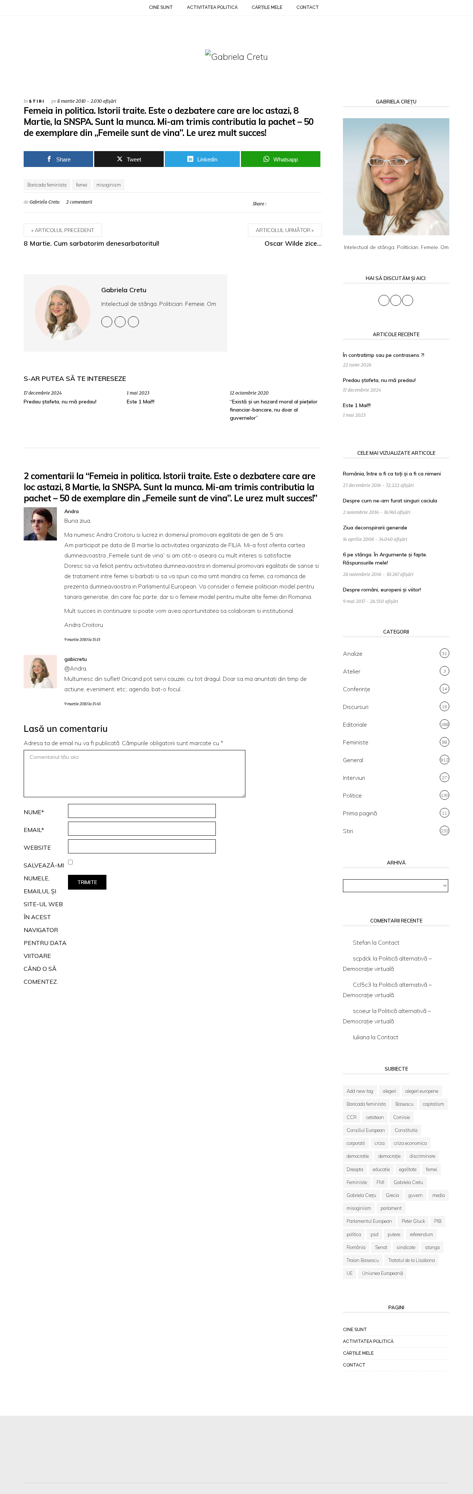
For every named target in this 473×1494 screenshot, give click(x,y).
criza (380, 1143)
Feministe (355, 742)
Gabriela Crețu (361, 1195)
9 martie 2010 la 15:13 (82, 639)
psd (374, 1234)
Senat (381, 1247)
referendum (421, 1234)
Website (37, 847)
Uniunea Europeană (382, 1273)
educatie (381, 1169)
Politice (352, 795)
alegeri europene (421, 1091)
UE (350, 1273)
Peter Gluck (413, 1221)
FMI (380, 1182)
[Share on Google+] (305, 203)
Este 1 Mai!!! (140, 401)
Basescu (404, 1104)
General (353, 760)
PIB (438, 1221)
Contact (307, 7)
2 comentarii (79, 202)
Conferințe (356, 689)
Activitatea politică (212, 7)
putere (394, 1234)
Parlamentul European (369, 1221)
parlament (391, 1208)
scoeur (362, 1010)
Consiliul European (366, 1130)
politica (354, 1234)
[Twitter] (36, 9)
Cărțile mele (267, 7)
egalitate (407, 1169)
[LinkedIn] (46, 9)
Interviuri (354, 777)
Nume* (34, 812)
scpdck (362, 958)
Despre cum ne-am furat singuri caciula (390, 500)
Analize (353, 653)
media (438, 1195)
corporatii (356, 1143)
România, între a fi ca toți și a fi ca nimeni (392, 473)
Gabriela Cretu (44, 202)
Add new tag (360, 1091)
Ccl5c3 (362, 984)
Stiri (37, 101)
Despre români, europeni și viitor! (382, 589)
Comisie (401, 1117)
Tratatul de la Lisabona (411, 1260)
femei (81, 185)
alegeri (389, 1091)
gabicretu (75, 659)
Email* (34, 829)
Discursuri (355, 706)
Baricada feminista (47, 185)
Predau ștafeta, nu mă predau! (60, 401)
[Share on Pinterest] (294, 203)
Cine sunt (161, 7)
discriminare (422, 1156)
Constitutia (406, 1130)
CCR (352, 1117)
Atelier (351, 671)
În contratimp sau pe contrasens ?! (383, 355)
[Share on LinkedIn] (316, 203)
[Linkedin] (133, 321)
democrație (389, 1156)
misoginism (108, 185)
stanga (432, 1247)
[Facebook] (27, 9)
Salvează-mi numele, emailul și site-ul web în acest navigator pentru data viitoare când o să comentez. (45, 923)
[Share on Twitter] (273, 203)
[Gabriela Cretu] (236, 56)
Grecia (392, 1195)
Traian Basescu (363, 1260)
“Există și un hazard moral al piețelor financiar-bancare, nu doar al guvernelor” (273, 409)
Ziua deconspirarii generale (375, 527)
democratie (358, 1156)
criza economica (410, 1143)
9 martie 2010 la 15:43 (82, 704)
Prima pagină (360, 813)
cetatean (375, 1117)
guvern (415, 1195)
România (356, 1247)
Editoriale (355, 724)
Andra (71, 511)
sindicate (406, 1247)
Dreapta (355, 1169)
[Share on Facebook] (283, 203)
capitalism (433, 1104)
